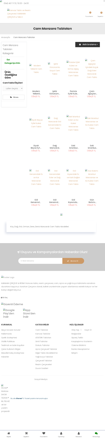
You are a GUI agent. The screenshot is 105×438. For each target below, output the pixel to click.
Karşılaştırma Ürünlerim (81, 341)
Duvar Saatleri (41, 368)
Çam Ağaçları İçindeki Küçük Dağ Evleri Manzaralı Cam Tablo (92, 92)
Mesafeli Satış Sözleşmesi (12, 353)
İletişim (74, 353)
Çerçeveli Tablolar (43, 360)
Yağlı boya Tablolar (44, 357)
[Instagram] (62, 379)
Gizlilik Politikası (8, 341)
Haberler (5, 357)
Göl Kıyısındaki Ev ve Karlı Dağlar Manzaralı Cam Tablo (73, 201)
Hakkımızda (6, 333)
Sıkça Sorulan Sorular (10, 330)
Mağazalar (76, 333)
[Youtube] (66, 379)
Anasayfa (5, 37)
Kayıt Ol (87, 330)
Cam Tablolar (41, 330)
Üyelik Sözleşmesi (9, 337)
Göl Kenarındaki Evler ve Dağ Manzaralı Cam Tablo (54, 201)
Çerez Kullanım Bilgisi (10, 349)
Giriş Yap (75, 330)
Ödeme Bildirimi (78, 345)
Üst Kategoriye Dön (12, 61)
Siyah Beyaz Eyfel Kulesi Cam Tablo (36, 147)
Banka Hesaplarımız (80, 349)
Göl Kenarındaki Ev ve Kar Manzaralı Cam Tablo (36, 201)
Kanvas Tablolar (42, 333)
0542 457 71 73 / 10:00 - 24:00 (16, 3)
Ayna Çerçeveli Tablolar (46, 349)
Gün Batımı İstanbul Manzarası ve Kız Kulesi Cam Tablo (92, 201)
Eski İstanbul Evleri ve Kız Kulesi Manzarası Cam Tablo (73, 147)
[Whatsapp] (50, 379)
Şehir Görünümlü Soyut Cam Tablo (54, 92)
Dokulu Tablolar (42, 345)
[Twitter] (58, 379)
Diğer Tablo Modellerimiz (46, 353)
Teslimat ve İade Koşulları (12, 345)
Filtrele (15, 97)
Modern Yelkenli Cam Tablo (36, 92)
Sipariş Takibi (77, 337)
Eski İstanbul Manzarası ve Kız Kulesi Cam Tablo (92, 147)
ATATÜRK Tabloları (43, 337)
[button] (100, 14)
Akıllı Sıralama (89, 44)
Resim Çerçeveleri (43, 364)
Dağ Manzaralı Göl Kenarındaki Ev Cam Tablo (54, 147)
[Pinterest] (70, 379)
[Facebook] (54, 379)
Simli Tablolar (41, 341)
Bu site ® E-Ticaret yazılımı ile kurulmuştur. (29, 398)
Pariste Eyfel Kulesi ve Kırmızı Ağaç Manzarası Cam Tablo (73, 92)
